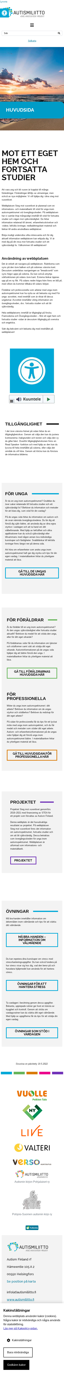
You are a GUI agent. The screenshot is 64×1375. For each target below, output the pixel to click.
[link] (4, 13)
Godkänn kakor (16, 1364)
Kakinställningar (22, 1340)
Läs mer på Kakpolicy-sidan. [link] (20, 1328)
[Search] (59, 33)
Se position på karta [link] (21, 1281)
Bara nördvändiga (18, 1352)
